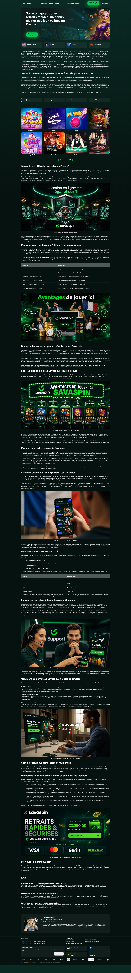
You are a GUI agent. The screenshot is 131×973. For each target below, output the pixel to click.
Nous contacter (70, 941)
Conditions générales (90, 939)
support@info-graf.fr (39, 941)
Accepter (105, 970)
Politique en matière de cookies (74, 943)
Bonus (51, 3)
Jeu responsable (70, 939)
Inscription (44, 3)
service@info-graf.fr (39, 943)
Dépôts (57, 3)
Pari (63, 3)
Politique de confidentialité (92, 941)
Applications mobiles (73, 3)
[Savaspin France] (26, 3)
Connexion (105, 3)
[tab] (31, 100)
